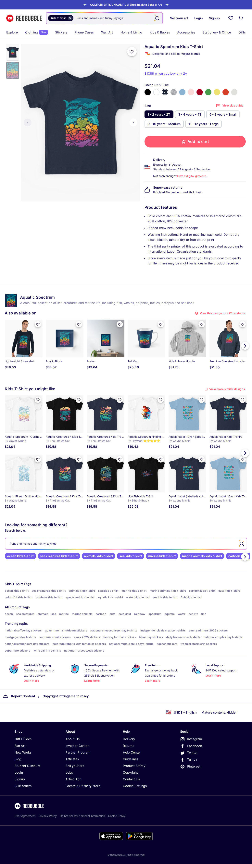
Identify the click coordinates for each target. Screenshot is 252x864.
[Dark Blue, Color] (165, 92)
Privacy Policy (48, 816)
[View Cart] (241, 18)
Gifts (242, 32)
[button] (126, 4)
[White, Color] (156, 92)
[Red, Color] (199, 92)
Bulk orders (23, 786)
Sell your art (75, 766)
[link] (20, 556)
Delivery (129, 739)
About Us (73, 739)
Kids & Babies (160, 32)
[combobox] (104, 18)
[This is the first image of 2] (28, 122)
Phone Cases (84, 32)
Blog (18, 759)
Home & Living (131, 32)
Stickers (61, 32)
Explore (12, 32)
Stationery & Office (217, 32)
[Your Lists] (230, 18)
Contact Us (131, 779)
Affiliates (72, 759)
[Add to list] (132, 51)
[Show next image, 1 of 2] (133, 122)
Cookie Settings (135, 786)
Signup (20, 779)
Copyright (130, 772)
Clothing (35, 32)
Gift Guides (23, 739)
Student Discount (27, 766)
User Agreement (25, 816)
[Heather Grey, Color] (173, 92)
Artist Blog (74, 779)
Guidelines (130, 759)
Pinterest (193, 766)
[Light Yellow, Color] (217, 92)
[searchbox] (126, 543)
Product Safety (134, 766)
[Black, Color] (148, 92)
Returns (128, 746)
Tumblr (192, 759)
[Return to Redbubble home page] (24, 18)
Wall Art (107, 32)
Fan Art (20, 746)
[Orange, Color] (225, 92)
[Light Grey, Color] (234, 92)
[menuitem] (12, 32)
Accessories (186, 32)
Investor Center (77, 746)
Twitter (192, 753)
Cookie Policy (116, 816)
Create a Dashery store (83, 786)
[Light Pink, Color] (191, 92)
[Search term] (157, 18)
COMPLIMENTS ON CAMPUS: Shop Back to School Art (126, 4)
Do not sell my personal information (82, 816)
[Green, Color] (208, 92)
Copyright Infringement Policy (66, 696)
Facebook (194, 746)
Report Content (23, 696)
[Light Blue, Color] (182, 92)
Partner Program (78, 752)
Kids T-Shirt (14, 584)
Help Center (132, 752)
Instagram (194, 739)
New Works (23, 752)
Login (19, 772)
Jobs (69, 772)
